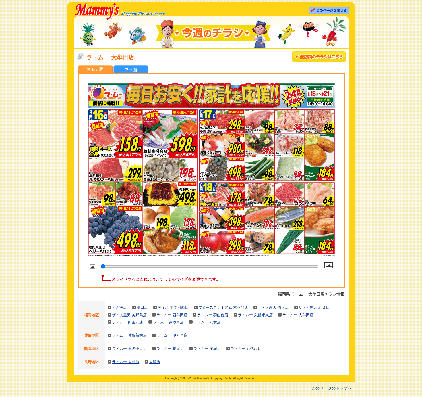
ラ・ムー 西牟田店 (171, 315)
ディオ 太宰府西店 (173, 307)
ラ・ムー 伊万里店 (171, 335)
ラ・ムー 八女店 (207, 322)
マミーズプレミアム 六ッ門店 (223, 307)
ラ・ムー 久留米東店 (255, 315)
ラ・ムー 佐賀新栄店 (129, 335)
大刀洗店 (119, 307)
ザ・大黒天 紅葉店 (314, 307)
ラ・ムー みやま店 (168, 322)
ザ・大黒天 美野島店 (129, 315)
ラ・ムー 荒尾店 (170, 348)
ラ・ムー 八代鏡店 (246, 348)
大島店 (154, 362)
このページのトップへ (331, 388)
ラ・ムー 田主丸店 (127, 322)
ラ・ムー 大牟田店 (297, 315)
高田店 (142, 307)
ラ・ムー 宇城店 (207, 348)
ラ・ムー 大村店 (125, 362)
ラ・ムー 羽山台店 (212, 315)
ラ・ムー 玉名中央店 (129, 348)
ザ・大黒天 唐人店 (273, 307)
